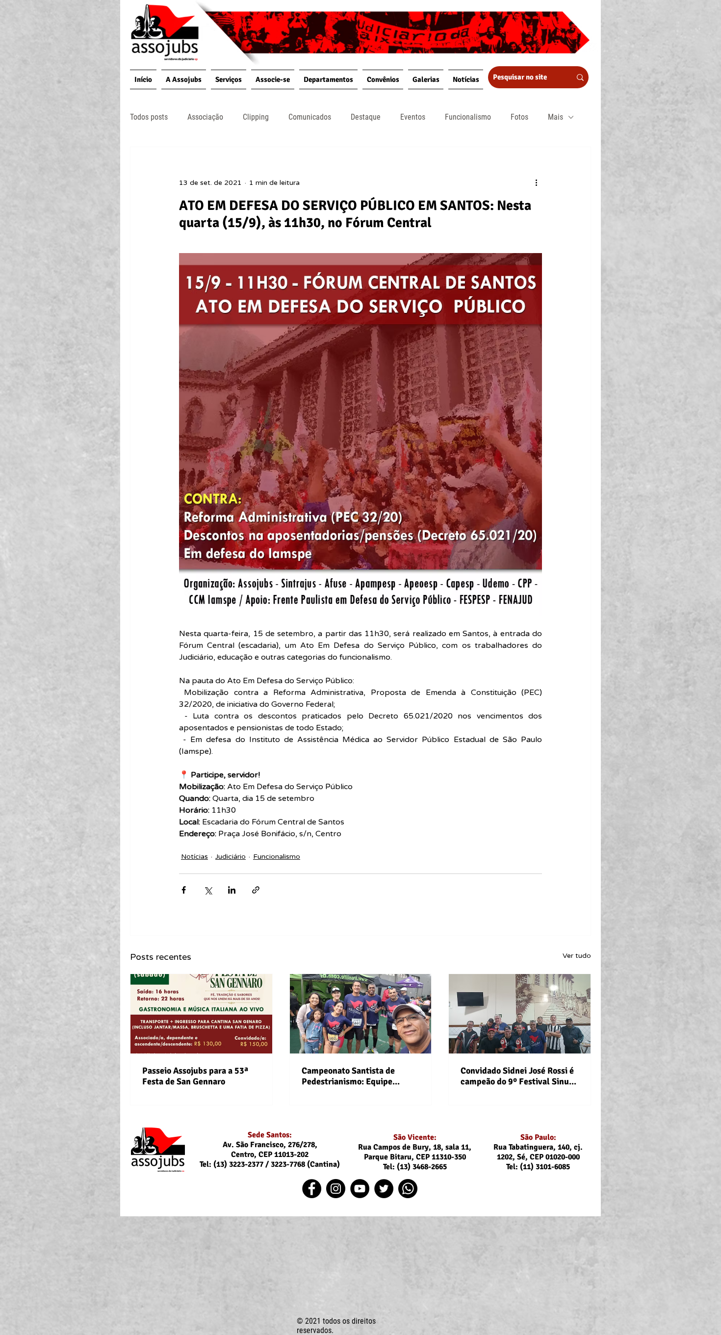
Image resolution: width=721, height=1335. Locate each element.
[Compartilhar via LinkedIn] (231, 890)
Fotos (519, 117)
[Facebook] (311, 1188)
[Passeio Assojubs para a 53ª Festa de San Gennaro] (201, 1013)
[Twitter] (383, 1188)
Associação (205, 117)
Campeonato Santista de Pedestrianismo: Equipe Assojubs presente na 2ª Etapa (359, 1076)
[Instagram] (335, 1188)
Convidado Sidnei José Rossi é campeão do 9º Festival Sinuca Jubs (519, 1076)
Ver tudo (577, 955)
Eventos (412, 117)
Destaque (366, 117)
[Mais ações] (536, 182)
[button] (183, 79)
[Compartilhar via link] (255, 890)
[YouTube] (359, 1188)
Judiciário (230, 856)
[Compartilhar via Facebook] (183, 890)
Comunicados (309, 117)
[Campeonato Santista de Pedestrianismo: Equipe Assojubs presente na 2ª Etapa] (361, 1013)
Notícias (194, 856)
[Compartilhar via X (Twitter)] (207, 890)
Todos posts (149, 117)
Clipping (256, 117)
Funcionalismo (468, 117)
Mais (555, 117)
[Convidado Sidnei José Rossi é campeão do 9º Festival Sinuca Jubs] (520, 1013)
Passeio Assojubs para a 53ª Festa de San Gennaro (195, 1076)
